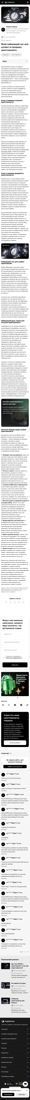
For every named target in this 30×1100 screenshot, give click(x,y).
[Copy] (27, 705)
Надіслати (15, 665)
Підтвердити (8, 1094)
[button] (15, 61)
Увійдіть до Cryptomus (15, 766)
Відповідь (4, 780)
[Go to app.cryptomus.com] (9, 2)
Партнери (22, 1094)
